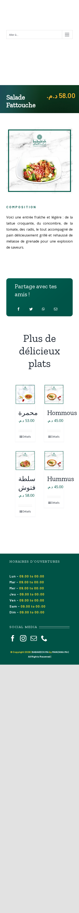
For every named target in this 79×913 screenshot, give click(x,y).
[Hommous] (54, 394)
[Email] (55, 309)
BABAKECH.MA (40, 651)
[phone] (44, 638)
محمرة (28, 413)
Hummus (60, 479)
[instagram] (23, 638)
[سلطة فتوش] (25, 461)
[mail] (34, 638)
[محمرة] (25, 394)
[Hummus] (54, 461)
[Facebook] (18, 309)
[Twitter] (31, 309)
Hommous (62, 413)
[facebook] (12, 638)
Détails (27, 436)
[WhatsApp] (43, 309)
